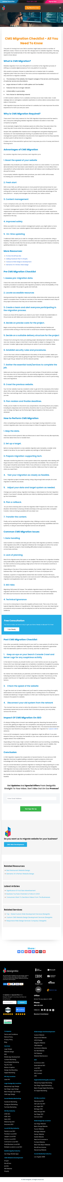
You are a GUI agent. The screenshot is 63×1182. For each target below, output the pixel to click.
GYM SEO (7, 1114)
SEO (5, 1054)
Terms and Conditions (11, 1034)
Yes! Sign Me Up (31, 809)
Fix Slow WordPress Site (13, 256)
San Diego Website (40, 1124)
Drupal (6, 1161)
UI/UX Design (38, 1040)
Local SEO (37, 1068)
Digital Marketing (9, 1073)
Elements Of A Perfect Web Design (17, 265)
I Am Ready (12, 629)
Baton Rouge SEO (39, 1111)
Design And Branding (10, 1070)
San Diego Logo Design (11, 1089)
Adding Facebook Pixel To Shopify (17, 259)
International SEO (39, 1065)
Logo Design (8, 1049)
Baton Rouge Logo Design (12, 1092)
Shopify (6, 1171)
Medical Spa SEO (9, 1122)
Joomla (6, 1166)
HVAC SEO (7, 1116)
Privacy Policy (8, 1039)
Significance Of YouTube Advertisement (21, 890)
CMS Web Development (15, 844)
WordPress (7, 1163)
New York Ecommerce (41, 1139)
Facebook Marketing (10, 1102)
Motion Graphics (9, 1067)
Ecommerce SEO (39, 1063)
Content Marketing (10, 1059)
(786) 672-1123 (33, 8)
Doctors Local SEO (10, 1139)
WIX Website (8, 1168)
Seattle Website (39, 1137)
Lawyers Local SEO (10, 1136)
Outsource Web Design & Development (19, 262)
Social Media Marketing (11, 1062)
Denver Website (39, 1134)
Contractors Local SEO (11, 1142)
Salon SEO (7, 1119)
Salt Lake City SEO (39, 1104)
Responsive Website (40, 1037)
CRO (35, 1076)
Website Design (9, 1052)
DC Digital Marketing (40, 1091)
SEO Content (38, 1073)
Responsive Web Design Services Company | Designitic (26, 921)
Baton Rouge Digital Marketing (43, 1088)
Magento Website (39, 1043)
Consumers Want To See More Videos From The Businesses (28, 897)
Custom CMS (52, 729)
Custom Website (39, 1035)
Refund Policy (8, 1037)
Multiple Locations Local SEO (13, 1147)
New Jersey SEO (39, 1101)
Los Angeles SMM (39, 1157)
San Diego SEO (38, 1114)
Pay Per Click (8, 1065)
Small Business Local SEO (12, 1144)
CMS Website (38, 1045)
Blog (5, 1042)
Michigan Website (39, 1131)
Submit (22, 1002)
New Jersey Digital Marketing (43, 1083)
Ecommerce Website (40, 1048)
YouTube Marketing (10, 1107)
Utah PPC (7, 1079)
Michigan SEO (38, 1109)
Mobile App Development (12, 1057)
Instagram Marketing (11, 1104)
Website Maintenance (41, 1056)
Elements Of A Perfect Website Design (20, 874)
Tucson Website (39, 1129)
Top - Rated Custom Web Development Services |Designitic (28, 914)
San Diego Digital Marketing (43, 1085)
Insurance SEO (8, 1124)
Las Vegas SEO (38, 1106)
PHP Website (38, 1053)
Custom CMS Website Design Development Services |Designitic (29, 917)
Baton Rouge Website (40, 1126)
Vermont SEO (38, 1117)
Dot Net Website (39, 1051)
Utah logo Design (9, 1094)
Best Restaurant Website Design (18, 870)
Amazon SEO (38, 1071)
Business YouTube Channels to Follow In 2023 (23, 894)
